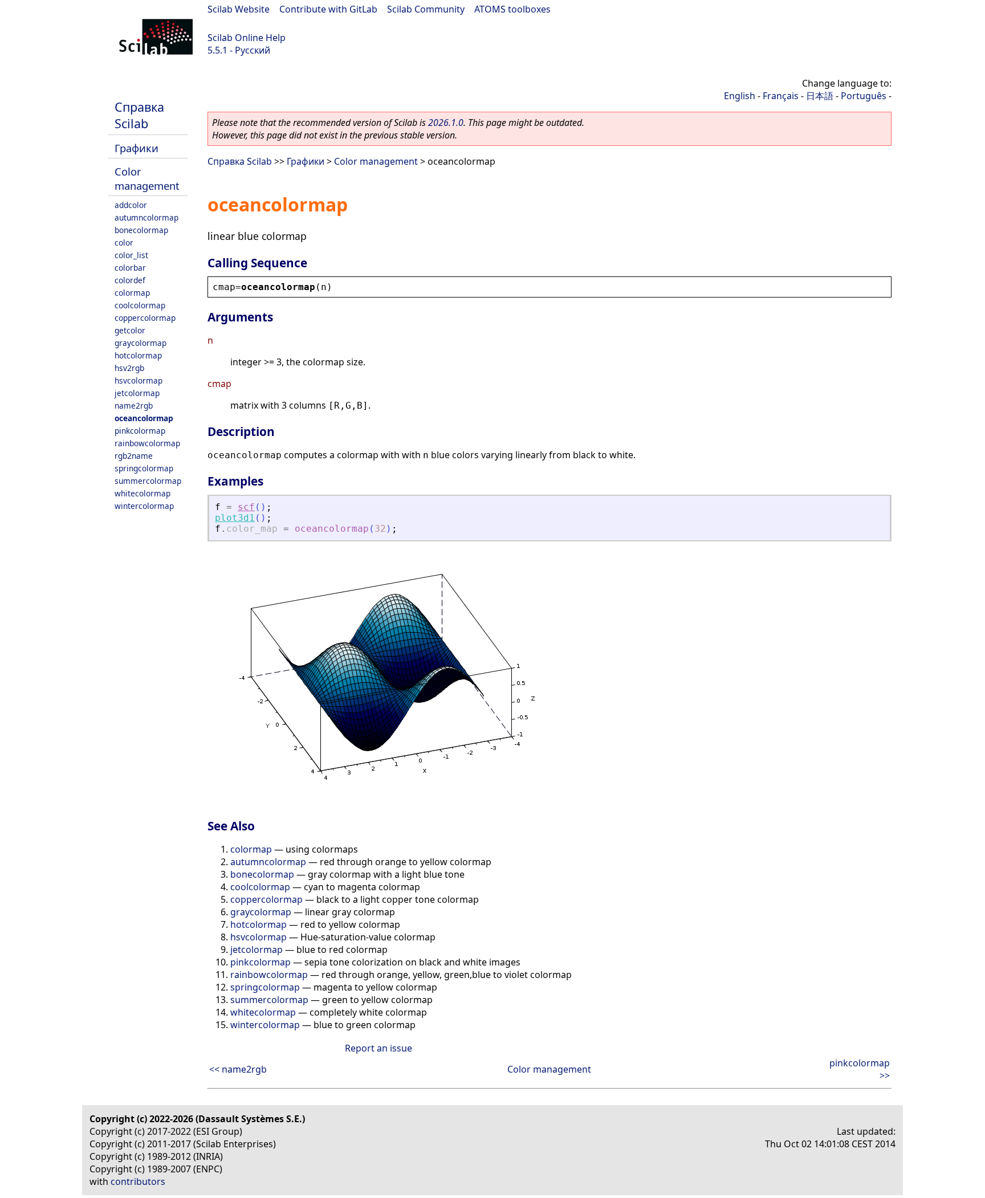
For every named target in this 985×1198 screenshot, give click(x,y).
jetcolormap (137, 393)
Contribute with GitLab (328, 9)
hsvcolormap (138, 380)
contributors (138, 1181)
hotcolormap (138, 355)
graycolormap (140, 342)
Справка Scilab (139, 115)
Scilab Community (426, 9)
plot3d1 (235, 517)
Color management (147, 178)
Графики (136, 148)
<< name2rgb (238, 1069)
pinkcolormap (140, 430)
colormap (132, 292)
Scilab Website (238, 9)
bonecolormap (141, 230)
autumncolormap (146, 217)
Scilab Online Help (246, 37)
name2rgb (134, 405)
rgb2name (134, 455)
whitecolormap (142, 493)
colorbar (130, 267)
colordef (130, 280)
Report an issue (378, 1048)
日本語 (819, 95)
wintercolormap (144, 505)
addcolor (131, 204)
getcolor (130, 330)
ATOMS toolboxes (512, 9)
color (124, 242)
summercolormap (148, 480)
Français (781, 95)
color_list (131, 255)
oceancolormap (144, 418)
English (739, 95)
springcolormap (144, 468)
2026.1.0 (445, 122)
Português (863, 95)
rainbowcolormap (147, 443)
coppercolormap (145, 317)
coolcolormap (140, 305)
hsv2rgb (129, 367)
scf (246, 507)
